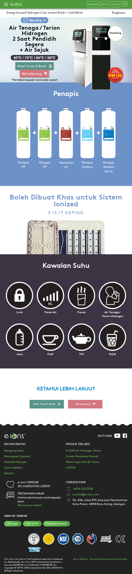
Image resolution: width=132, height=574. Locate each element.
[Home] (16, 4)
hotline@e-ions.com (86, 494)
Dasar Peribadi (80, 559)
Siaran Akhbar (13, 468)
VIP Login (13, 523)
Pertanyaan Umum (30, 505)
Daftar (104, 4)
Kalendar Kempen (15, 462)
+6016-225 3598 (83, 489)
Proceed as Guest (57, 523)
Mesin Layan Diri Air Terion (83, 462)
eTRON (70, 468)
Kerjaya (9, 473)
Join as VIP (32, 523)
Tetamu (115, 4)
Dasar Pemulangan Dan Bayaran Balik (108, 559)
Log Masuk (92, 4)
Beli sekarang (31, 73)
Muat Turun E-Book (31, 66)
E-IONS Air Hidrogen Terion (83, 451)
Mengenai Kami (14, 451)
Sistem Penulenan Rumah (82, 456)
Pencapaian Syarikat (17, 456)
